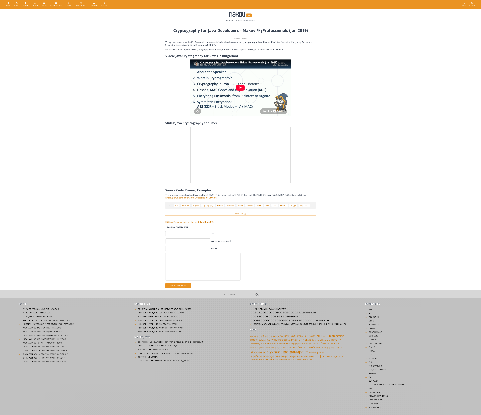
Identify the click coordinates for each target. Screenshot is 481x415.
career (372, 328)
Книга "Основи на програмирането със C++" (45, 361)
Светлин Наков (320, 339)
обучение (273, 352)
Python (372, 373)
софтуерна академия (330, 356)
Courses (35, 6)
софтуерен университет (302, 356)
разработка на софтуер (262, 356)
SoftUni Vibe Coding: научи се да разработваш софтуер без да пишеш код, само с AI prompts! (300, 324)
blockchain (374, 317)
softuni (254, 339)
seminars (373, 381)
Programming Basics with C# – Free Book (42, 328)
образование (258, 352)
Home (8, 6)
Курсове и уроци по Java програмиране (157, 324)
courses (373, 339)
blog (371, 321)
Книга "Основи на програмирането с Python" (45, 354)
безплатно (289, 347)
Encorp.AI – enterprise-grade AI (153, 349)
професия (312, 353)
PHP (325, 336)
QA (370, 377)
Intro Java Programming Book (37, 316)
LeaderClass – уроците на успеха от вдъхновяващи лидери (167, 353)
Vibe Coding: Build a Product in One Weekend (276, 316)
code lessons (375, 332)
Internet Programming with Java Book (41, 309)
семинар (281, 356)
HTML (287, 336)
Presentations (56, 6)
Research (68, 6)
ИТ (300, 340)
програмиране (295, 351)
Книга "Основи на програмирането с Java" (44, 346)
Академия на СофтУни (285, 339)
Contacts (94, 6)
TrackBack (207, 222)
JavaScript (302, 335)
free (281, 336)
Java (267, 205)
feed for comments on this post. (182, 222)
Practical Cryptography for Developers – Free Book (48, 324)
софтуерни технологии (259, 359)
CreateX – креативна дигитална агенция (158, 345)
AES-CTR (185, 205)
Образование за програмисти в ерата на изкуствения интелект (285, 313)
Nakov (312, 335)
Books (25, 6)
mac (274, 205)
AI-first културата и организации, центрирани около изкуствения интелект (292, 320)
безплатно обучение (310, 347)
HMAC (259, 205)
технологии (307, 359)
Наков (306, 340)
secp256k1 (304, 205)
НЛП (371, 388)
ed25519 (230, 205)
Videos (44, 6)
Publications (81, 6)
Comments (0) (240, 214)
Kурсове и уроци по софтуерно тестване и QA (161, 313)
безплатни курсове (257, 348)
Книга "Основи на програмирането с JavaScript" (47, 350)
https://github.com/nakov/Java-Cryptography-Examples (191, 197)
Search (472, 6)
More (464, 6)
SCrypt (293, 205)
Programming (336, 335)
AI (370, 313)
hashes (250, 205)
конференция (329, 348)
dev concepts (375, 343)
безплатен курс (330, 343)
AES (176, 205)
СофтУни (335, 340)
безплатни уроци (272, 348)
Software (262, 340)
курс (339, 347)
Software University (148, 357)
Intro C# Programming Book (36, 313)
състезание (296, 359)
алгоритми (316, 344)
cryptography (208, 205)
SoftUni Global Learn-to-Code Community (158, 316)
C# (262, 335)
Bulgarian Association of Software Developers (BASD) (164, 309)
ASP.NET (257, 336)
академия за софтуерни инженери (295, 343)
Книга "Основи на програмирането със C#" (44, 358)
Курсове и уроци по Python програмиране (159, 331)
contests (373, 336)
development (274, 336)
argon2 (196, 205)
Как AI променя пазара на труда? (270, 309)
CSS (266, 336)
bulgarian (374, 324)
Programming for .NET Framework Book (42, 343)
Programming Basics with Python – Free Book (45, 339)
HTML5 (372, 351)
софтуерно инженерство (279, 359)
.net (371, 309)
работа (320, 352)
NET (319, 335)
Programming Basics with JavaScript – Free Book (46, 335)
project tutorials (377, 369)
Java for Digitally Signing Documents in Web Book (47, 320)
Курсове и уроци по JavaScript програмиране (160, 328)
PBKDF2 (283, 205)
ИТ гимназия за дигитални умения (386, 384)
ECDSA (220, 205)
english (372, 347)
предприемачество (378, 396)
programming (375, 366)
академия (272, 343)
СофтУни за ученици (258, 344)
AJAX (251, 336)
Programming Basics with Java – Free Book (43, 331)
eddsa (240, 205)
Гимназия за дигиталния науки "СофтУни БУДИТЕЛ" (163, 361)
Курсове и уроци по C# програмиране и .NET (160, 320)
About (16, 6)
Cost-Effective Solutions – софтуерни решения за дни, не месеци (170, 342)
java (371, 354)
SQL (269, 340)
